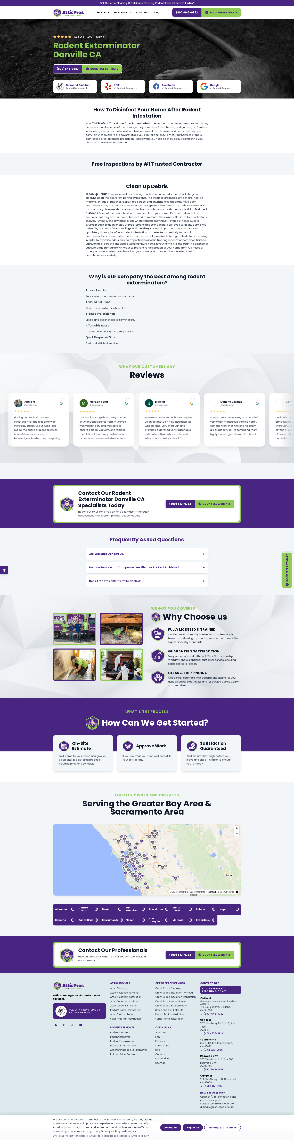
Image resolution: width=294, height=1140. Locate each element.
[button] (142, 866)
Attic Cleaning (118, 988)
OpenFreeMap (187, 891)
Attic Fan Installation (122, 1014)
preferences (128, 1131)
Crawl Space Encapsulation (171, 1005)
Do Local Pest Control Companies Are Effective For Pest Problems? (147, 567)
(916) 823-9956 (213, 1050)
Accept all (170, 1127)
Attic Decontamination (124, 1001)
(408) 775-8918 (213, 1033)
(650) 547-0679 (214, 1069)
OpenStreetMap (227, 891)
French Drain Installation (169, 1014)
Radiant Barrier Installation (125, 1010)
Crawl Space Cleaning (168, 988)
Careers (160, 1054)
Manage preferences (222, 1127)
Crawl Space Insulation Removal (174, 992)
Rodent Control (119, 1032)
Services (102, 12)
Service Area (121, 12)
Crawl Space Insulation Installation (175, 997)
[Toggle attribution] (237, 892)
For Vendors (162, 1058)
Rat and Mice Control (122, 1054)
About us (141, 12)
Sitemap (160, 1063)
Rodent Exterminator (122, 1041)
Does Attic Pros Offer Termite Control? (147, 581)
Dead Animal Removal (123, 1045)
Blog (157, 12)
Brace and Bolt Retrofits (169, 1010)
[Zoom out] (236, 833)
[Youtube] (81, 1025)
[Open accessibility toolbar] (4, 570)
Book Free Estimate (223, 12)
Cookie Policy (141, 1135)
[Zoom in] (236, 828)
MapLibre (174, 891)
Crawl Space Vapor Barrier (170, 1001)
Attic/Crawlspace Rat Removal (128, 1050)
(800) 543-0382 (187, 12)
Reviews (160, 1041)
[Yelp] (72, 1025)
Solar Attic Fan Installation (125, 1018)
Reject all (193, 1127)
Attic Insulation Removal (124, 992)
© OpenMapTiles (202, 891)
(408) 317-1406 (213, 1086)
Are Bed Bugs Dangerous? (147, 554)
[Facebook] (56, 1025)
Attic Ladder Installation (124, 1005)
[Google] (64, 1025)
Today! (189, 3)
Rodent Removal (120, 1037)
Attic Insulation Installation (126, 997)
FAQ (157, 1037)
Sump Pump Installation (169, 1018)
